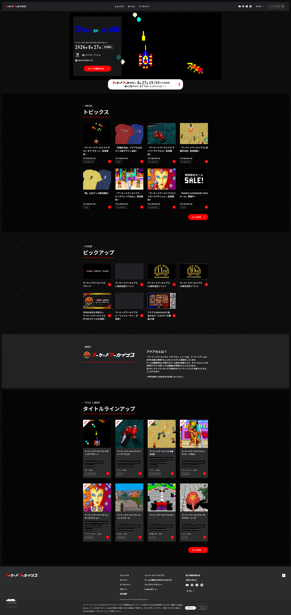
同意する (190, 608)
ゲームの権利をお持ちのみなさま (158, 580)
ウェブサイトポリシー (153, 584)
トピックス (119, 6)
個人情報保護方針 (193, 575)
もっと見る (196, 217)
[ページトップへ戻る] (283, 575)
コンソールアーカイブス (154, 575)
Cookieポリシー (151, 589)
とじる (202, 608)
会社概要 (123, 593)
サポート (123, 589)
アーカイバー (144, 6)
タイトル (131, 6)
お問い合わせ (191, 580)
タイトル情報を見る (96, 68)
